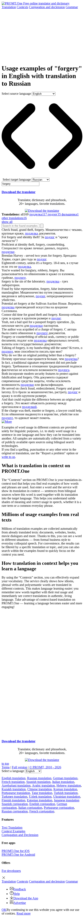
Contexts (22, 7)
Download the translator (18, 192)
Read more (24, 913)
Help (16, 893)
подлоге (20, 277)
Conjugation (47, 7)
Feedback (19, 889)
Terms (6, 767)
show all (7, 221)
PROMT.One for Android (18, 854)
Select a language (13, 771)
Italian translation (63, 782)
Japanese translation (66, 800)
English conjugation (42, 804)
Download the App (25, 898)
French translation (13, 782)
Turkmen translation (14, 796)
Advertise (19, 902)
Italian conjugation (30, 807)
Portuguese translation (16, 793)
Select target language (17, 179)
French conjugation (41, 811)
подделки (36, 325)
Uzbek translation (40, 796)
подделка (31, 233)
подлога (63, 370)
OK (4, 909)
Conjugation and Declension (20, 835)
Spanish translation (38, 782)
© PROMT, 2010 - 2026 (45, 767)
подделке (8, 252)
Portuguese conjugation (59, 807)
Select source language (16, 93)
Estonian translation (39, 800)
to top (5, 763)
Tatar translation (42, 793)
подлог (50, 237)
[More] (7, 421)
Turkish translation (66, 793)
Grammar (72, 7)
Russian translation (39, 778)
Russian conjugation (15, 811)
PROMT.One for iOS (16, 851)
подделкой (29, 407)
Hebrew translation (68, 785)
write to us (8, 457)
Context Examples (13, 831)
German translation (65, 778)
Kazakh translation (14, 789)
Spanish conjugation (15, 804)
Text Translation (12, 827)
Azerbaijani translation (16, 785)
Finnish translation (13, 800)
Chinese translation (39, 789)
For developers (11, 871)
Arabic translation (43, 785)
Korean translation (65, 789)
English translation (13, 778)
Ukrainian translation (66, 796)
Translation (9, 7)
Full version (19, 767)
